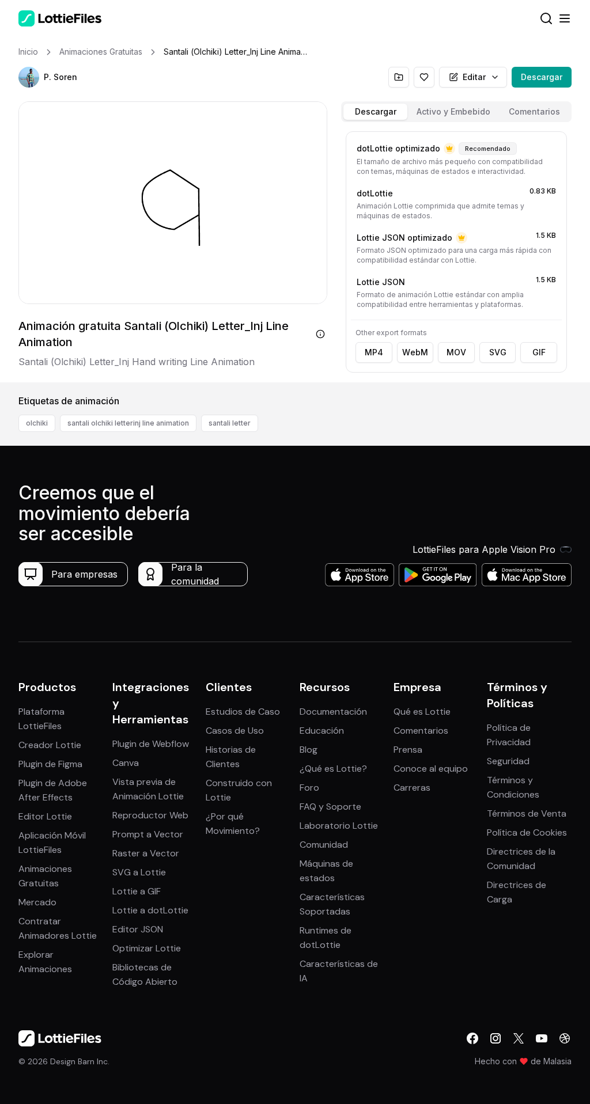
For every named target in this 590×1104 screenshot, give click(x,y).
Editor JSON (137, 929)
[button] (28, 77)
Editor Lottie (45, 816)
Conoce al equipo (431, 768)
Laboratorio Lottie (339, 826)
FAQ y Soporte (330, 807)
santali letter (230, 423)
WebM (415, 352)
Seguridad (508, 761)
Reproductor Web (150, 815)
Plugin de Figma (50, 764)
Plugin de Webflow (150, 744)
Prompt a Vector (147, 834)
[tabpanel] (456, 254)
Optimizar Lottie (146, 948)
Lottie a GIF (136, 891)
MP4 (374, 352)
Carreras (412, 787)
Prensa (408, 749)
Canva (125, 763)
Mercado (37, 902)
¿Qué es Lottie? (333, 768)
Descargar (541, 77)
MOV (456, 352)
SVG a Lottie (139, 872)
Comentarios (421, 730)
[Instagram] (495, 1038)
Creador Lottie (49, 745)
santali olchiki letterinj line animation (128, 423)
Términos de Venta (526, 813)
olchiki (37, 423)
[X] (518, 1038)
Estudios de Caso (243, 711)
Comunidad (324, 845)
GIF (539, 352)
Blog (308, 749)
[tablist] (456, 111)
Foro (309, 787)
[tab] (375, 112)
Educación (322, 730)
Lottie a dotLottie (150, 910)
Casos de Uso (235, 730)
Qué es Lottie (422, 711)
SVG (497, 352)
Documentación (333, 711)
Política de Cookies (527, 832)
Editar (474, 77)
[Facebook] (472, 1038)
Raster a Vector (145, 853)
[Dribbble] (565, 1038)
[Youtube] (542, 1038)
